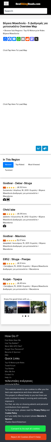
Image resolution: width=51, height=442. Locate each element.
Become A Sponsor (13, 352)
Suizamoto (7, 190)
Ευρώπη (33, 190)
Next (42, 307)
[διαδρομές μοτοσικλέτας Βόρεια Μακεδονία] (4, 187)
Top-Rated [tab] (19, 164)
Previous (8, 307)
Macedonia (8, 196)
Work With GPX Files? (13, 346)
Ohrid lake (9, 210)
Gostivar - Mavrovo (14, 236)
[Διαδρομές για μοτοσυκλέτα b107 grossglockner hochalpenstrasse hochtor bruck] (10, 307)
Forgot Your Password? (14, 349)
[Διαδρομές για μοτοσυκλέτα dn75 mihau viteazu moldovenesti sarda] (36, 307)
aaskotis (6, 216)
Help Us (8, 377)
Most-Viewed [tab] (34, 164)
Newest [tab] (8, 164)
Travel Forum (10, 365)
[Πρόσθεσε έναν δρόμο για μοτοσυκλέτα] (38, 148)
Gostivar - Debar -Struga (17, 183)
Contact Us (9, 374)
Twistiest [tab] (9, 170)
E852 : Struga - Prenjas (16, 259)
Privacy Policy (40, 410)
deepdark (7, 243)
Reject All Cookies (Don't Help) (25, 436)
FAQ (6, 355)
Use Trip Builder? (12, 343)
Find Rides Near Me (13, 340)
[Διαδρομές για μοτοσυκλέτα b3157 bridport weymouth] (23, 307)
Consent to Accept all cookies (25, 428)
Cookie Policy (11, 413)
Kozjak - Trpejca (12, 279)
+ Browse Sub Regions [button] (13, 30)
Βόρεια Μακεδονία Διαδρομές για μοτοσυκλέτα (24, 192)
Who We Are (10, 371)
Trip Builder (9, 368)
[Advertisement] (25, 77)
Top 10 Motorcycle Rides (14, 362)
